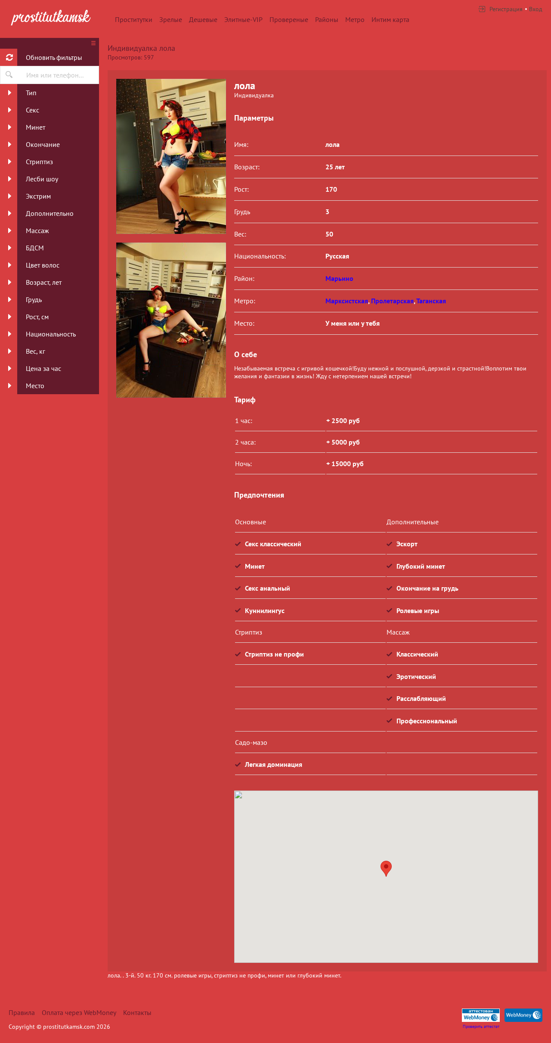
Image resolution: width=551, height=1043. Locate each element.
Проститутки (133, 19)
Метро (355, 19)
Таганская (431, 300)
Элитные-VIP (243, 19)
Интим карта (390, 19)
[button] (386, 869)
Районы (326, 19)
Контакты (137, 1012)
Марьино (339, 278)
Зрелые (170, 19)
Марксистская (346, 300)
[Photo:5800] (171, 156)
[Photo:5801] (171, 320)
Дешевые (203, 19)
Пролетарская (392, 300)
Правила (22, 1012)
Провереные (288, 19)
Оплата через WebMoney (79, 1012)
